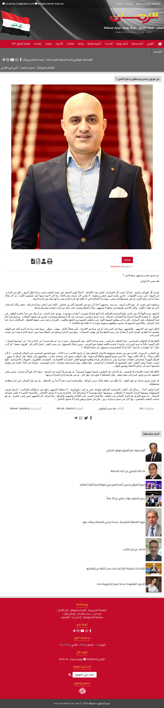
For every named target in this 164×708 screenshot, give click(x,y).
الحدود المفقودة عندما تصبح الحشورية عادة (121, 584)
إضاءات (37, 44)
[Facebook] (21, 60)
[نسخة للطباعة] (50, 261)
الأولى (150, 44)
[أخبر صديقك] (43, 261)
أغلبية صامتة (94, 44)
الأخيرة (59, 44)
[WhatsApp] (16, 60)
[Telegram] (3, 60)
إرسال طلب (69, 614)
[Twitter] (86, 418)
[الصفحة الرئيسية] (160, 44)
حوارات (48, 44)
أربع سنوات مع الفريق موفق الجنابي (126, 450)
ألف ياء (109, 44)
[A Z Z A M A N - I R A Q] (133, 23)
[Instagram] (7, 60)
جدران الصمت (41, 68)
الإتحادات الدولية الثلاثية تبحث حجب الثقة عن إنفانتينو (116, 568)
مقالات (70, 44)
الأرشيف (157, 52)
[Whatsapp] (80, 418)
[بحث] (70, 675)
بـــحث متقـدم (84, 614)
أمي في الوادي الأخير (19, 68)
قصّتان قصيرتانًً (59, 68)
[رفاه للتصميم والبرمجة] (82, 693)
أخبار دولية (122, 44)
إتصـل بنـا (76, 617)
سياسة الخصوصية (93, 617)
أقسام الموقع (142, 4)
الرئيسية (156, 4)
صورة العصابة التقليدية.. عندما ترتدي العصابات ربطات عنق (114, 522)
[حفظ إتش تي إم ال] (38, 261)
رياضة (81, 44)
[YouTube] (12, 60)
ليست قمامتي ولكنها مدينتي (44, 60)
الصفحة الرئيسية (97, 610)
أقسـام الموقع (78, 610)
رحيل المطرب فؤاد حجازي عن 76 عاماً (126, 498)
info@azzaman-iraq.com (51, 4)
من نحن (129, 4)
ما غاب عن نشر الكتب (134, 549)
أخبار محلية (137, 44)
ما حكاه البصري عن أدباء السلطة (128, 471)
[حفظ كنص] (33, 261)
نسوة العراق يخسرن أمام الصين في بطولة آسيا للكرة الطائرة (113, 485)
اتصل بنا (119, 4)
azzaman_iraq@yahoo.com (20, 4)
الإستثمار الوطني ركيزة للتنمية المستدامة (86, 60)
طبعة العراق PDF (21, 44)
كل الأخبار (63, 610)
